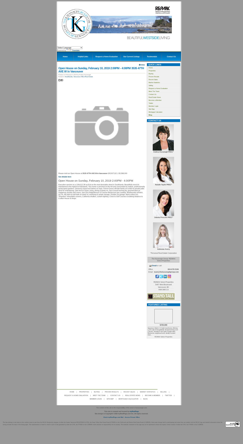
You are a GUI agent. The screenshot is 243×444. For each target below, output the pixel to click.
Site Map (152, 109)
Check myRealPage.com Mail (113, 417)
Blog (150, 115)
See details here (64, 177)
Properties (152, 71)
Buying (151, 73)
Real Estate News (155, 97)
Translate (76, 50)
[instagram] (169, 278)
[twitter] (161, 278)
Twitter (151, 103)
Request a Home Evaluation (158, 88)
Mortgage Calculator (155, 112)
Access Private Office (132, 417)
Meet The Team (154, 91)
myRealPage (134, 411)
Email (154, 266)
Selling (151, 85)
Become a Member (155, 100)
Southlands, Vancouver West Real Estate (79, 76)
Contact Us (152, 94)
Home (151, 68)
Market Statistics (154, 82)
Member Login (153, 106)
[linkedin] (165, 278)
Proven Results (154, 76)
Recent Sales (153, 79)
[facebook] (157, 278)
